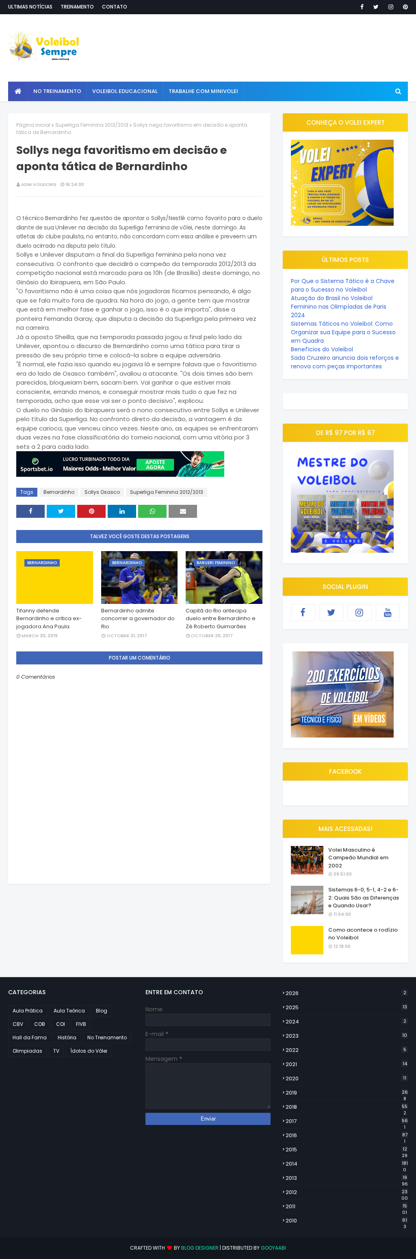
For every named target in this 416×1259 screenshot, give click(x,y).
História (67, 1037)
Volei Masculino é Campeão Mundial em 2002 (358, 858)
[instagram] (391, 7)
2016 (346, 1135)
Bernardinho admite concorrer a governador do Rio (138, 618)
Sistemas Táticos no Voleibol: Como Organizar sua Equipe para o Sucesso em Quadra (343, 332)
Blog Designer (200, 1247)
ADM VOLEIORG (38, 184)
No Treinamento (107, 1037)
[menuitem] (18, 91)
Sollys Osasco (102, 492)
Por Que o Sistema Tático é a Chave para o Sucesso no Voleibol (342, 285)
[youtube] (388, 612)
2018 (346, 1107)
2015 (346, 1150)
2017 (347, 1121)
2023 (346, 1036)
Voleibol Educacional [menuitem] (125, 91)
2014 (347, 1164)
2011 (346, 1207)
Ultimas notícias (30, 6)
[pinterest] (404, 7)
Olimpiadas (27, 1050)
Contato (114, 6)
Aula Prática (28, 1010)
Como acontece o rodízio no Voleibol (363, 934)
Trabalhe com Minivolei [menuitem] (203, 91)
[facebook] (362, 7)
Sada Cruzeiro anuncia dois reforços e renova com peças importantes (345, 362)
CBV (18, 1024)
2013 (347, 1178)
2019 (347, 1093)
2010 (346, 1221)
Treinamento (77, 6)
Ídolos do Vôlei (88, 1050)
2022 (346, 1050)
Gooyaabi (273, 1247)
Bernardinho (58, 492)
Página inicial (33, 124)
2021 (346, 1064)
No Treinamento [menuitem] (57, 91)
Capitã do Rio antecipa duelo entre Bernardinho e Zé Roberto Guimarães (221, 618)
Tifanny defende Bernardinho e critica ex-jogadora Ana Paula (49, 618)
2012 (347, 1192)
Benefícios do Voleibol (322, 349)
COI (60, 1024)
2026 (346, 993)
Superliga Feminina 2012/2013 (91, 124)
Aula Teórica (69, 1010)
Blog (101, 1010)
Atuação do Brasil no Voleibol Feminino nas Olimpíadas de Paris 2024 (338, 306)
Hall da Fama (30, 1037)
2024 (346, 1021)
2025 (346, 1007)
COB (39, 1024)
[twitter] (375, 7)
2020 (346, 1078)
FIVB (81, 1024)
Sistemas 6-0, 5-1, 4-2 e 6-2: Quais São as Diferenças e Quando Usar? (363, 897)
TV (56, 1050)
